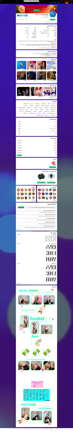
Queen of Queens (38, 53)
